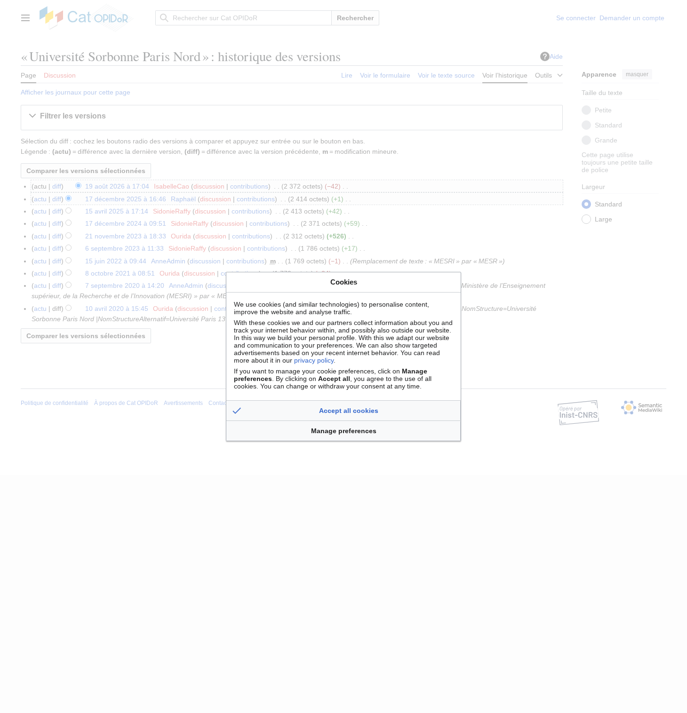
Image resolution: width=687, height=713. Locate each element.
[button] (343, 410)
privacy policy (314, 360)
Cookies (343, 282)
